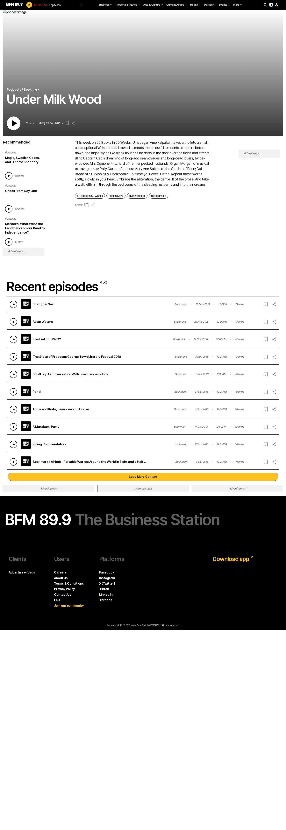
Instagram (107, 578)
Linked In (106, 594)
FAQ (57, 600)
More (236, 4)
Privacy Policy (64, 589)
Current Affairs (175, 4)
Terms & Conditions (69, 583)
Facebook (106, 572)
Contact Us (62, 594)
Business (104, 4)
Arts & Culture (151, 4)
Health (194, 4)
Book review (116, 195)
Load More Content (143, 476)
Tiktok (104, 589)
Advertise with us (22, 572)
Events (223, 4)
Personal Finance (126, 4)
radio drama (158, 195)
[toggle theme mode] (271, 5)
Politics (208, 4)
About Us (61, 578)
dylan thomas (137, 195)
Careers (60, 572)
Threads (105, 600)
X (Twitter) (107, 583)
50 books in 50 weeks (90, 195)
